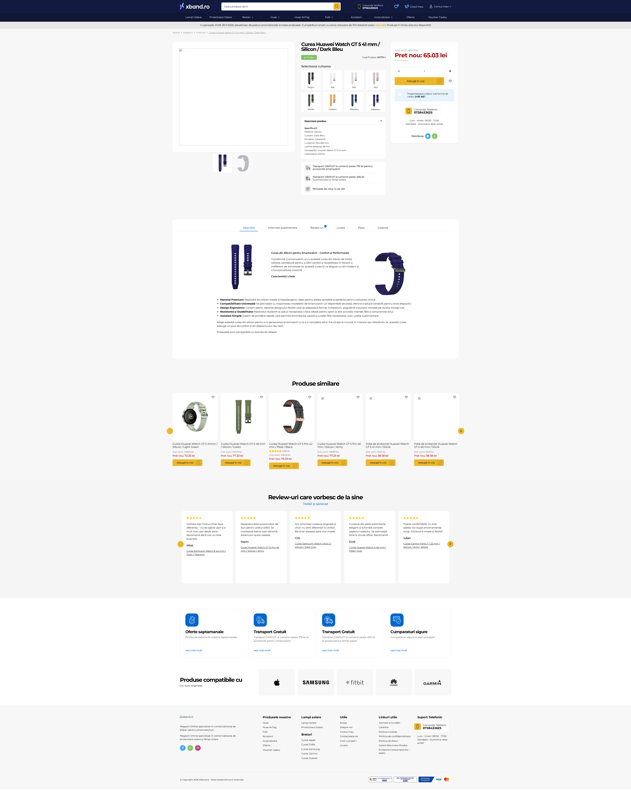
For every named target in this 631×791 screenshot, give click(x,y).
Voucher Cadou (437, 17)
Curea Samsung (310, 749)
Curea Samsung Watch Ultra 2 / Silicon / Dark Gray (259, 545)
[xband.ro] (195, 6)
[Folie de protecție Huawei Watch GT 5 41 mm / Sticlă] (388, 417)
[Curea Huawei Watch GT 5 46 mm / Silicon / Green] (243, 417)
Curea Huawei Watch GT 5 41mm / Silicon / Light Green (195, 445)
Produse (200, 32)
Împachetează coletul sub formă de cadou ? (427, 95)
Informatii (282, 227)
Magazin (188, 32)
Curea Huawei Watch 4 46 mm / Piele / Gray (313, 549)
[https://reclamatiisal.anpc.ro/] (380, 780)
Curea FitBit (308, 744)
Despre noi (346, 727)
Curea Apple (308, 740)
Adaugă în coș (415, 81)
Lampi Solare (194, 17)
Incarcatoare (382, 17)
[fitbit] (355, 682)
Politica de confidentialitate (394, 736)
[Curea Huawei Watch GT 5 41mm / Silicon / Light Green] (195, 417)
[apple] (277, 682)
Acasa (343, 722)
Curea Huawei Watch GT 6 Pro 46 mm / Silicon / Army (206, 549)
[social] (428, 136)
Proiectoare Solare (221, 17)
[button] (450, 81)
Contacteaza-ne (349, 736)
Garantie (383, 227)
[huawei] (393, 682)
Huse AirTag (302, 17)
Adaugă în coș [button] (185, 462)
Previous (170, 431)
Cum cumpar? (348, 740)
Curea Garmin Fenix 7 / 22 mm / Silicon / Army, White (367, 545)
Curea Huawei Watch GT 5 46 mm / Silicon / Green (243, 445)
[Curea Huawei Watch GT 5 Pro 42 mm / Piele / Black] (291, 417)
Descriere (249, 227)
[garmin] (432, 682)
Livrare (341, 227)
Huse (273, 17)
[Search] (337, 6)
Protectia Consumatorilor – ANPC (394, 751)
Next (461, 431)
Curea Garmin (309, 753)
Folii (327, 17)
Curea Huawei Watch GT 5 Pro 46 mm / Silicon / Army (339, 445)
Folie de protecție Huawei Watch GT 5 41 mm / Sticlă (387, 445)
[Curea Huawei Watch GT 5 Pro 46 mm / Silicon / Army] (339, 417)
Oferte (410, 17)
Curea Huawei (309, 758)
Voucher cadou (271, 749)
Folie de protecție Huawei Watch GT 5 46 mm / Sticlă (435, 445)
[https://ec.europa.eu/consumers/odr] (405, 780)
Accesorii (356, 17)
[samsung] (316, 682)
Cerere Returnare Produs (393, 745)
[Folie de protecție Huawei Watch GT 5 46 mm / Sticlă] (436, 417)
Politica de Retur (388, 740)
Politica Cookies (388, 731)
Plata (361, 227)
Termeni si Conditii (389, 722)
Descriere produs (315, 121)
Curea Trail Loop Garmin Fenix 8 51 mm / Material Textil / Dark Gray (423, 538)
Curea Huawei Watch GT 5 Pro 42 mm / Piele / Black (290, 445)
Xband (176, 32)
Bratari (246, 17)
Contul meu (347, 731)
